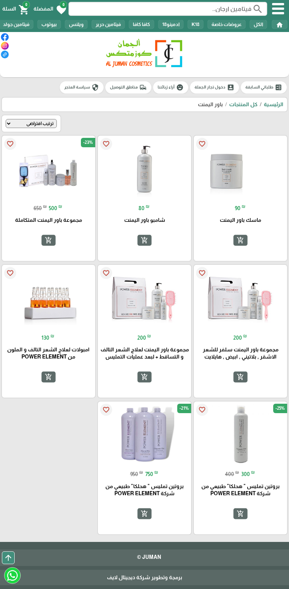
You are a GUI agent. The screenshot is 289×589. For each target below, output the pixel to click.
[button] (49, 9)
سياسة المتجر (81, 87)
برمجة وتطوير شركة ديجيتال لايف (144, 577)
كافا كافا (141, 24)
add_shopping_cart (240, 240)
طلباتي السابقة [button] (263, 87)
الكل (258, 24)
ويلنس (76, 24)
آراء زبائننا (171, 87)
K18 (195, 24)
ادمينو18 (170, 24)
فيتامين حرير (108, 24)
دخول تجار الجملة (214, 87)
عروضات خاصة (226, 24)
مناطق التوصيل (128, 87)
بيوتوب (49, 24)
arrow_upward (8, 557)
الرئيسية (273, 104)
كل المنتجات (243, 104)
